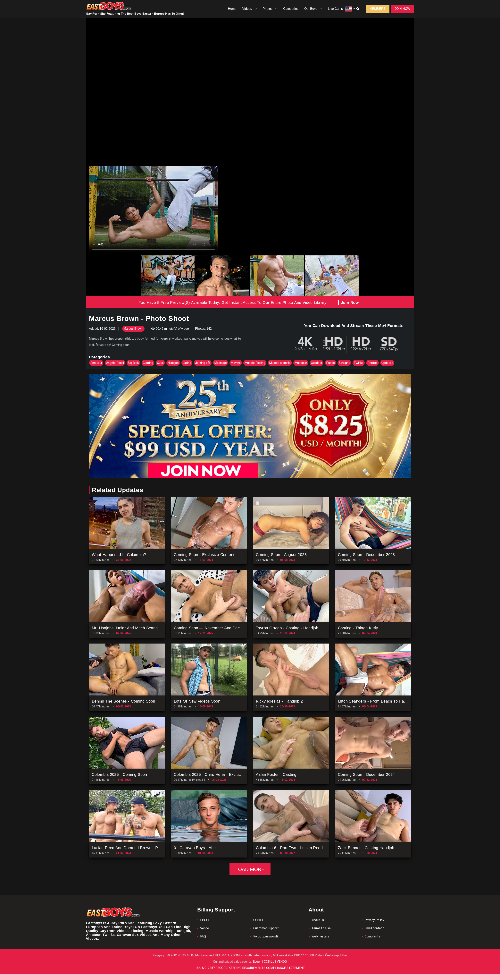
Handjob (173, 363)
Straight (344, 363)
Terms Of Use (321, 928)
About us (318, 920)
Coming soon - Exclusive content (204, 554)
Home (232, 8)
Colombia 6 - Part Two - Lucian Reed (289, 848)
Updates (387, 363)
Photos (267, 8)
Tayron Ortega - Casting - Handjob (287, 628)
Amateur (96, 363)
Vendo (204, 928)
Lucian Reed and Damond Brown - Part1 (128, 848)
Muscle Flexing (255, 363)
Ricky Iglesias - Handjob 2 (279, 701)
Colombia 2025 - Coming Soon (119, 774)
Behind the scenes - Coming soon (123, 701)
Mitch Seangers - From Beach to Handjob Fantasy (383, 701)
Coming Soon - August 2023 (281, 554)
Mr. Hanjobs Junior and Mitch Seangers (127, 628)
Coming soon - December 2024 (366, 774)
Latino (187, 363)
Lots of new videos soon (197, 701)
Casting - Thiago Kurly (358, 628)
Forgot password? (265, 936)
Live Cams (335, 8)
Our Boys (310, 8)
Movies (236, 363)
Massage (220, 363)
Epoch (257, 961)
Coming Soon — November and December (212, 628)
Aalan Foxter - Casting (276, 774)
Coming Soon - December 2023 (366, 554)
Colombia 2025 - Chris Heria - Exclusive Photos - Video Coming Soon (236, 774)
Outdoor (316, 363)
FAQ (203, 936)
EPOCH (205, 920)
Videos (247, 8)
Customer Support (266, 928)
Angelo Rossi (115, 363)
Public (330, 363)
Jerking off (202, 363)
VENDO (281, 961)
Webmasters (320, 936)
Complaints (372, 936)
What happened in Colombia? (119, 554)
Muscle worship (280, 363)
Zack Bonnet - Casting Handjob (366, 848)
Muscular (301, 363)
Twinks (358, 363)
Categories (290, 8)
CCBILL (258, 920)
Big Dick (133, 363)
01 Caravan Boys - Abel (195, 848)
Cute (160, 363)
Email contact (374, 928)
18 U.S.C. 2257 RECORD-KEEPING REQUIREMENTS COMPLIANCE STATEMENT (250, 968)
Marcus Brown (133, 328)
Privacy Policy (374, 920)
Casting (148, 363)
